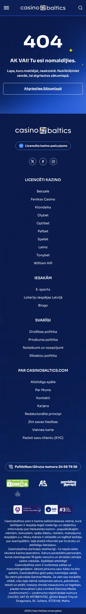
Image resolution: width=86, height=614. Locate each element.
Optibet (43, 223)
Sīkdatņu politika (43, 356)
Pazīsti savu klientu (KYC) (43, 438)
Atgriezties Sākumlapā (43, 89)
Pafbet (43, 231)
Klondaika (43, 207)
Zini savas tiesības (43, 422)
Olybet (43, 215)
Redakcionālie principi (43, 414)
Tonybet (43, 255)
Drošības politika (43, 332)
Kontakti (43, 398)
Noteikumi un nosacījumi (43, 348)
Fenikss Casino (43, 199)
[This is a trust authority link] (43, 483)
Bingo (43, 305)
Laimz (43, 247)
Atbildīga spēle (43, 382)
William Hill (43, 263)
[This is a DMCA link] (17, 483)
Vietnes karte (43, 430)
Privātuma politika (43, 340)
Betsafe (43, 191)
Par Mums (43, 390)
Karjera (43, 406)
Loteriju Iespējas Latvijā (43, 297)
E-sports (43, 289)
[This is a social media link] (32, 161)
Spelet (43, 239)
